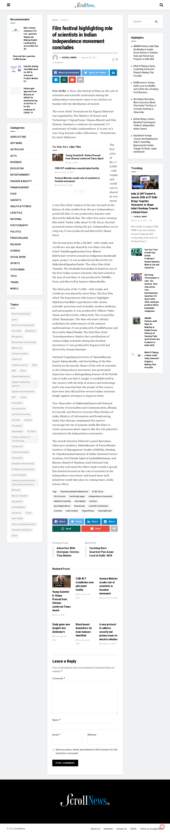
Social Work (18, 257)
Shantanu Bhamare (21, 530)
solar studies (72, 511)
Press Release (19, 238)
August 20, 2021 (89, 57)
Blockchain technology (24, 342)
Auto (13, 156)
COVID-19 (16, 359)
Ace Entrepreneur (21, 314)
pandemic (17, 501)
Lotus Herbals (19, 475)
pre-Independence (62, 506)
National (16, 219)
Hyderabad (17, 431)
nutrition (93, 501)
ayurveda (16, 331)
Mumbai (16, 490)
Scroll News (69, 57)
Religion (15, 244)
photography (18, 507)
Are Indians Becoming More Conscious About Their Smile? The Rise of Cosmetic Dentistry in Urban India (144, 105)
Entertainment (20, 174)
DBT (14, 371)
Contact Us (121, 829)
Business (16, 162)
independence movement (100, 496)
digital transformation (23, 392)
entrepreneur (19, 409)
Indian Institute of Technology (21, 439)
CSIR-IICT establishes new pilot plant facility (77, 168)
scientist (58, 511)
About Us (95, 829)
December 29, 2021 (65, 172)
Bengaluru (17, 337)
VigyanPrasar (88, 511)
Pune (28, 513)
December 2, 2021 (64, 185)
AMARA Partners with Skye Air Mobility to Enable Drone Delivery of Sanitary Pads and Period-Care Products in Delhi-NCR (146, 52)
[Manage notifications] (162, 826)
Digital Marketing (21, 376)
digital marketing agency (21, 384)
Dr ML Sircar (97, 491)
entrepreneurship (21, 414)
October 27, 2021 (108, 644)
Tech (13, 276)
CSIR (34, 365)
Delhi (23, 371)
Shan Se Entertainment (24, 524)
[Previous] (75, 191)
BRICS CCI (17, 348)
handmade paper (77, 496)
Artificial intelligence (23, 325)
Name (56, 719)
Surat (14, 535)
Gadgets (15, 200)
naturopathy (80, 501)
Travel (14, 282)
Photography (19, 225)
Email (56, 734)
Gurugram (17, 426)
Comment (58, 678)
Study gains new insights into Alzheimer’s (61, 628)
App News (16, 143)
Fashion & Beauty (21, 181)
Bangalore (30, 331)
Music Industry (19, 496)
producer (17, 513)
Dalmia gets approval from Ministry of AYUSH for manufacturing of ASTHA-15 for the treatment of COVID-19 (30, 100)
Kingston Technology (23, 464)
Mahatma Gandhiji (62, 501)
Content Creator (20, 354)
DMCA (133, 829)
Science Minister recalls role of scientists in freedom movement (108, 586)
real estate (17, 518)
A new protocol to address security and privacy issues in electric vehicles (108, 632)
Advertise (108, 829)
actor (14, 320)
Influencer (17, 446)
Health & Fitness (20, 206)
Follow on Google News (151, 829)
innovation (17, 458)
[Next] (81, 191)
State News (17, 269)
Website (91, 734)
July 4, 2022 (72, 163)
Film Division (60, 496)
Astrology (17, 149)
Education (17, 168)
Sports (15, 263)
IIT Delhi (31, 431)
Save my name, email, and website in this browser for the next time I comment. (87, 751)
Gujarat (28, 420)
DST (14, 397)
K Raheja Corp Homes (23, 469)
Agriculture (18, 137)
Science (64, 20)
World (14, 288)
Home (55, 20)
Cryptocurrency (20, 365)
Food (13, 193)
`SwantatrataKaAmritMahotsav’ (74, 491)
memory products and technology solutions (23, 482)
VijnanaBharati (105, 511)
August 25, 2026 (140, 220)
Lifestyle (16, 212)
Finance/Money (19, 187)
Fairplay (16, 420)
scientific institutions (98, 506)
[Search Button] (156, 21)
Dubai (23, 397)
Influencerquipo (20, 452)
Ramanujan (79, 506)
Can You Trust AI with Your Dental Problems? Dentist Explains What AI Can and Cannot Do (152, 258)
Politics (15, 231)
